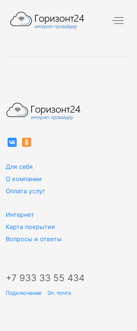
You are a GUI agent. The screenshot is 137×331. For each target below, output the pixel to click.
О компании (24, 179)
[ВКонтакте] (12, 142)
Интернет (20, 214)
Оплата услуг (25, 191)
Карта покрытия (30, 227)
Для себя (19, 166)
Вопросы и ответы (34, 239)
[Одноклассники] (26, 142)
